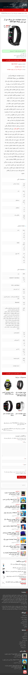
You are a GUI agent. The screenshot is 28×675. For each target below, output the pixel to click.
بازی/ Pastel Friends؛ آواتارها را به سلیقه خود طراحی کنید (11, 553)
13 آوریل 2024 (17, 496)
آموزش (25, 633)
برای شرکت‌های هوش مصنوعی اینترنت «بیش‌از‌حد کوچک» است (12, 506)
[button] (4, 26)
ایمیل (24, 464)
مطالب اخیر (23, 651)
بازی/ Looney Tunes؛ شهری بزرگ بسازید (11, 540)
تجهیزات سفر (24, 619)
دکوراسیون (25, 624)
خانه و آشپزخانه (22, 642)
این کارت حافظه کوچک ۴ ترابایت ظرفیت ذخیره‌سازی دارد (12, 493)
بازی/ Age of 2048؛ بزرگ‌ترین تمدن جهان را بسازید (11, 500)
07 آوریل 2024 (17, 549)
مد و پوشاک (24, 615)
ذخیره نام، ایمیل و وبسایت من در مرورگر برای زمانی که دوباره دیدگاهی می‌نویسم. (15, 472)
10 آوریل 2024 (17, 509)
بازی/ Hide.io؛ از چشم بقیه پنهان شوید (12, 513)
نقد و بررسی (24, 640)
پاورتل (24, 4)
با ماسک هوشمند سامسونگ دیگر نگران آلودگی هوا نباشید (12, 520)
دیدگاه (24, 442)
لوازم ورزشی (24, 621)
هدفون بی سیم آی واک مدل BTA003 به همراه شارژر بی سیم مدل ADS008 (14, 429)
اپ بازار (18, 498)
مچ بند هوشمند (10, 69)
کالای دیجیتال (23, 645)
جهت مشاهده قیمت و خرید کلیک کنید (14, 60)
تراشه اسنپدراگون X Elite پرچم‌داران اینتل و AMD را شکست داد (11, 533)
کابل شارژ (16, 129)
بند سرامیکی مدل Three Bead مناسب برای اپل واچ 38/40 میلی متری (14, 423)
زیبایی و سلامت (24, 617)
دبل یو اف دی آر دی (18, 69)
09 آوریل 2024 (17, 522)
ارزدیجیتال (25, 638)
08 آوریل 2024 (17, 536)
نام (25, 458)
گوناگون (25, 626)
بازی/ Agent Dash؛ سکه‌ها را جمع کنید (12, 526)
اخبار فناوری (18, 491)
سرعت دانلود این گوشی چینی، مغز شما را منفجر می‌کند (11, 546)
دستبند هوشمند (18, 67)
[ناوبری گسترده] (25, 10)
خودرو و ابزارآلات (22, 644)
